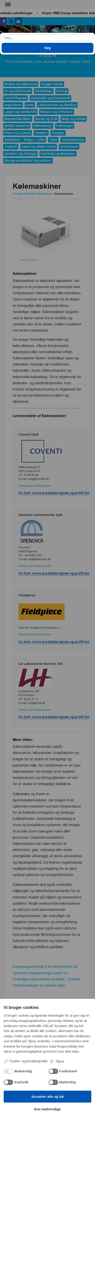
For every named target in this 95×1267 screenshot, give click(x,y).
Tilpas (59, 1061)
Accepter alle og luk (47, 1096)
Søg (47, 48)
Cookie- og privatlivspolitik (28, 1061)
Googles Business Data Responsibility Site (52, 1046)
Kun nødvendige (47, 1109)
